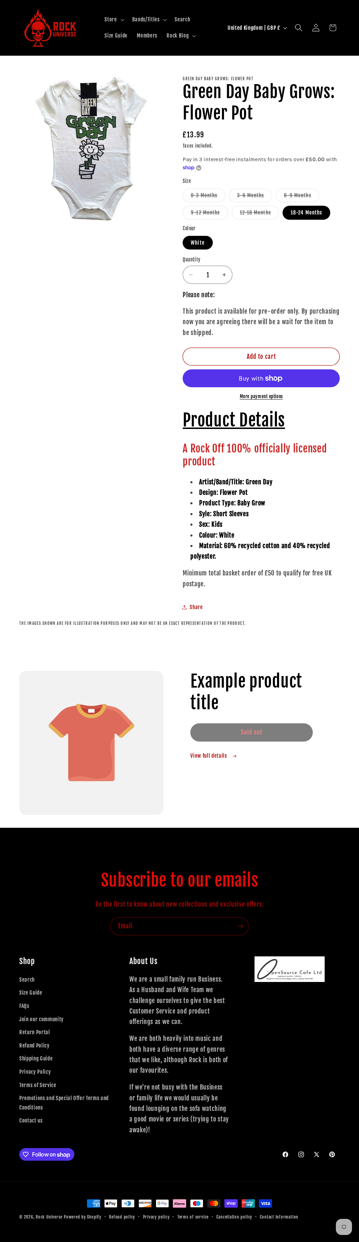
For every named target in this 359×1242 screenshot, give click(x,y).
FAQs (24, 1005)
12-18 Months (259, 214)
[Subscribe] (240, 926)
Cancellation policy (234, 1217)
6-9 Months (301, 196)
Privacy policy (156, 1217)
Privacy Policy (35, 1071)
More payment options (261, 396)
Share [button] (196, 606)
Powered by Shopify (82, 1217)
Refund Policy (34, 1045)
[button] (113, 20)
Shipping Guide (36, 1058)
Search (27, 979)
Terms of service (193, 1217)
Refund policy (122, 1217)
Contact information (279, 1217)
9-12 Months (209, 214)
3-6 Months (254, 196)
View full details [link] (209, 755)
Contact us (31, 1120)
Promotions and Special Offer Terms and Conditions (64, 1102)
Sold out (252, 732)
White (198, 242)
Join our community (41, 1019)
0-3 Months (208, 196)
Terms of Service (37, 1085)
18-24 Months (306, 212)
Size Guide (30, 992)
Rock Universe (49, 1217)
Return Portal (34, 1032)
